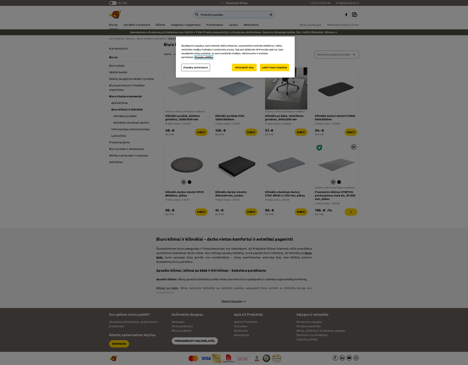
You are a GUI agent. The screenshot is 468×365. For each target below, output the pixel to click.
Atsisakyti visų (244, 67)
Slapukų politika (204, 57)
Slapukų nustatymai (195, 67)
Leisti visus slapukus (274, 67)
